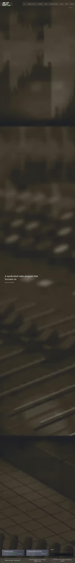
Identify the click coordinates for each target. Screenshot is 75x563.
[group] (12, 560)
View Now (20, 553)
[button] (1, 279)
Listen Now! (44, 553)
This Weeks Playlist (8, 551)
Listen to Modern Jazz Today (35, 551)
